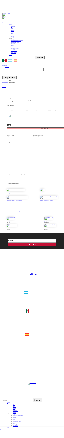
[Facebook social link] (4, 11)
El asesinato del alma (47, 221)
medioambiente (13, 34)
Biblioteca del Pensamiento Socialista (16, 41)
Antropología (13, 39)
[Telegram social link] (19, 11)
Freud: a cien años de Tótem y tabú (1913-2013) (46, 200)
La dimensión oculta (9, 221)
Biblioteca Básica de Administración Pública (17, 40)
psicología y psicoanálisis (10, 98)
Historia (12, 46)
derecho (12, 29)
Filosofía (12, 45)
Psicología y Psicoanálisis (15, 48)
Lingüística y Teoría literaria (17, 421)
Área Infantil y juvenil (16, 424)
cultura (12, 28)
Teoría (14, 423)
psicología (12, 36)
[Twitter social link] (8, 11)
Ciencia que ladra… (14, 52)
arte (13, 404)
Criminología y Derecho (14, 44)
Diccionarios (13, 43)
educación (14, 407)
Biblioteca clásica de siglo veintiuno (18, 415)
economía (12, 30)
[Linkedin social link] (16, 11)
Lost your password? (5, 82)
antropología (13, 26)
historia (12, 33)
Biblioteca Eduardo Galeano (15, 42)
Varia (12, 53)
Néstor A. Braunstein (10, 105)
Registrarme (9, 77)
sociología (12, 37)
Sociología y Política (14, 49)
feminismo (12, 31)
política (14, 411)
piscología (14, 412)
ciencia (12, 27)
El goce (41, 193)
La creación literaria (14, 47)
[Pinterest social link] (12, 11)
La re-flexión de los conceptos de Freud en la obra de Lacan (14, 200)
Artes (12, 51)
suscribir (32, 244)
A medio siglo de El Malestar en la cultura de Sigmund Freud (14, 193)
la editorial (32, 274)
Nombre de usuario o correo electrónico (7, 70)
